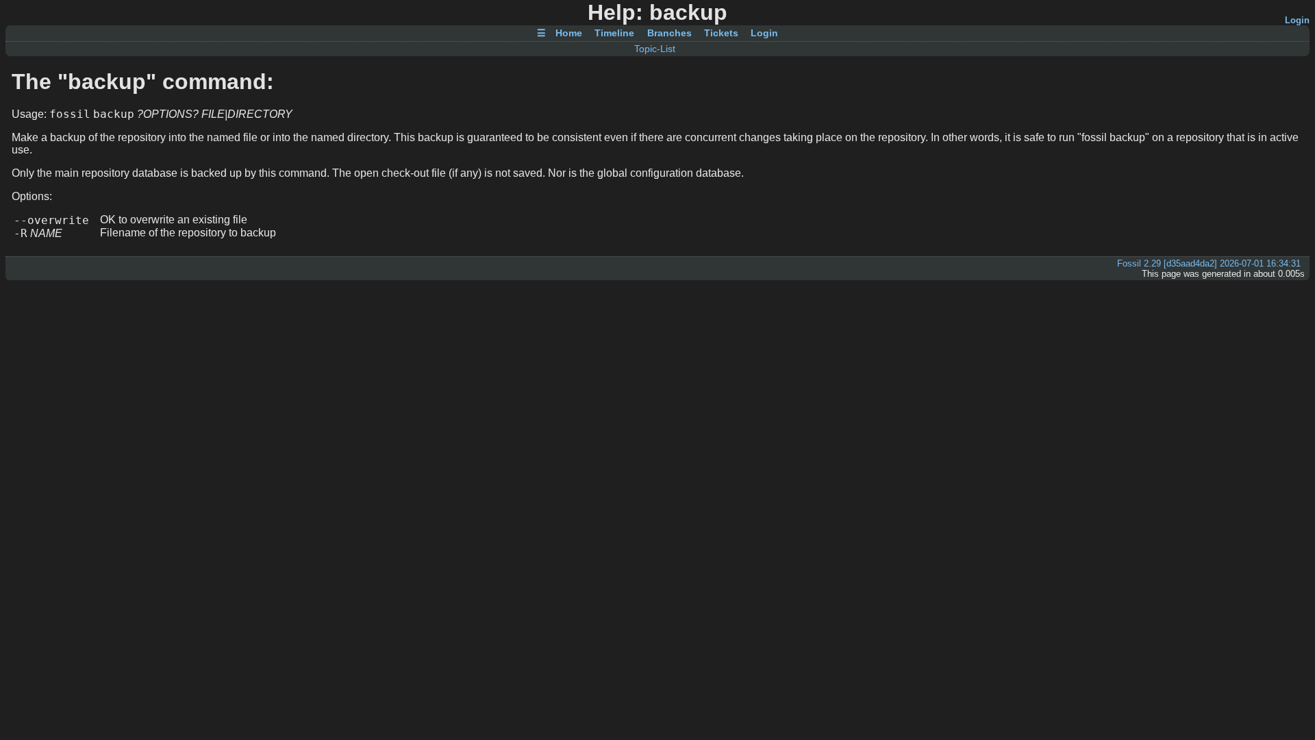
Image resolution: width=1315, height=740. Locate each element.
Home (568, 33)
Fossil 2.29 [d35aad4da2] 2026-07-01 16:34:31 (1209, 263)
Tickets (721, 33)
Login (1297, 20)
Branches (669, 33)
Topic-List (654, 48)
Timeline (614, 33)
